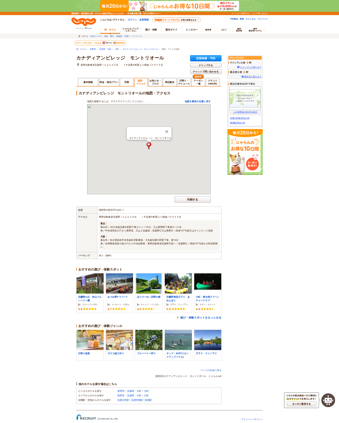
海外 (239, 29)
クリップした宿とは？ (251, 67)
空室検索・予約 (205, 58)
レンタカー (192, 29)
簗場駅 (148, 399)
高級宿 (119, 36)
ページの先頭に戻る (210, 370)
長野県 (93, 49)
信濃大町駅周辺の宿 (239, 118)
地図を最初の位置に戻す (198, 101)
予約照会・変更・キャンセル (243, 19)
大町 (117, 49)
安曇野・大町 (105, 49)
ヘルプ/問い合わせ (259, 13)
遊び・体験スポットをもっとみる (200, 317)
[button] (149, 145)
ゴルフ (224, 29)
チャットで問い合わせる (206, 71)
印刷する (192, 199)
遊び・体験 (151, 29)
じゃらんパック (130, 29)
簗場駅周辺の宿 (237, 123)
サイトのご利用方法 (240, 13)
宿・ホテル (81, 49)
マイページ (263, 19)
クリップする (206, 65)
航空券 (208, 29)
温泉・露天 (109, 36)
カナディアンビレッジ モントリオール (140, 49)
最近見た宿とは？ (253, 76)
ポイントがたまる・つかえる (89, 43)
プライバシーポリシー (252, 419)
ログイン (132, 19)
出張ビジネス (96, 36)
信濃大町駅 (123, 399)
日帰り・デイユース (133, 36)
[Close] (166, 131)
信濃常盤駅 (137, 399)
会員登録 (144, 19)
